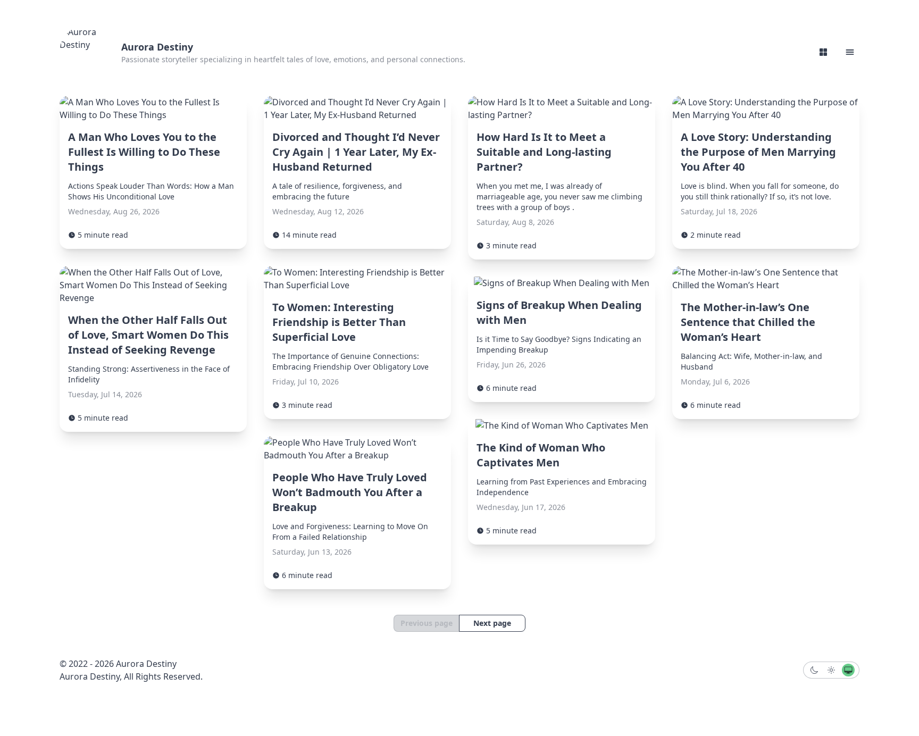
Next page (492, 623)
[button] (849, 52)
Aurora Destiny (157, 46)
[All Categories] (823, 52)
